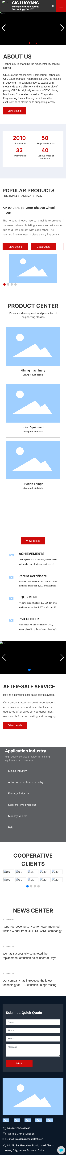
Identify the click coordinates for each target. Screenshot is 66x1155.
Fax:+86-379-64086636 (20, 1133)
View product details (33, 374)
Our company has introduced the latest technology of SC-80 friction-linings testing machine (29, 985)
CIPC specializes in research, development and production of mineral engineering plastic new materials (38, 564)
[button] (29, 43)
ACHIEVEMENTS (31, 554)
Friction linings (33, 484)
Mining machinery (33, 370)
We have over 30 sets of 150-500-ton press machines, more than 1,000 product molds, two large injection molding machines (38, 585)
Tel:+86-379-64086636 (18, 1128)
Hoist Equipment (32, 427)
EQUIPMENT (28, 597)
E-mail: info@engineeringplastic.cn (24, 1139)
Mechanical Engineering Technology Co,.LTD (25, 6)
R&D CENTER (29, 619)
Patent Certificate (33, 576)
